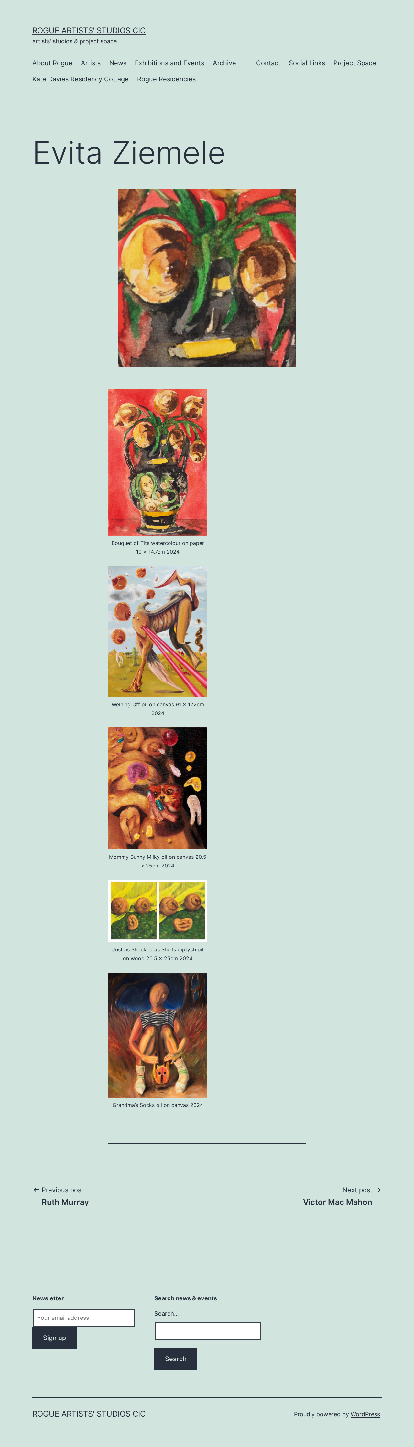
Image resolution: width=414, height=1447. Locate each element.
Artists (91, 63)
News (117, 63)
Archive (224, 63)
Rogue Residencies (166, 79)
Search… (166, 1313)
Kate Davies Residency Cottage (80, 79)
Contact (268, 63)
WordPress (365, 1414)
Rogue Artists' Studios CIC (89, 30)
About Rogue (52, 63)
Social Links (307, 63)
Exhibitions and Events (169, 63)
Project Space (354, 63)
